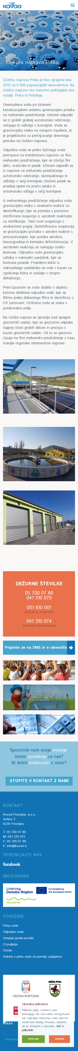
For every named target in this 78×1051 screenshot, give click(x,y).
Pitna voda (10, 925)
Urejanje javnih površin (18, 938)
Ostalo (7, 950)
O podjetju (10, 944)
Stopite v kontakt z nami (39, 781)
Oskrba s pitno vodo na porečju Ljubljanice (32, 956)
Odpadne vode (13, 932)
